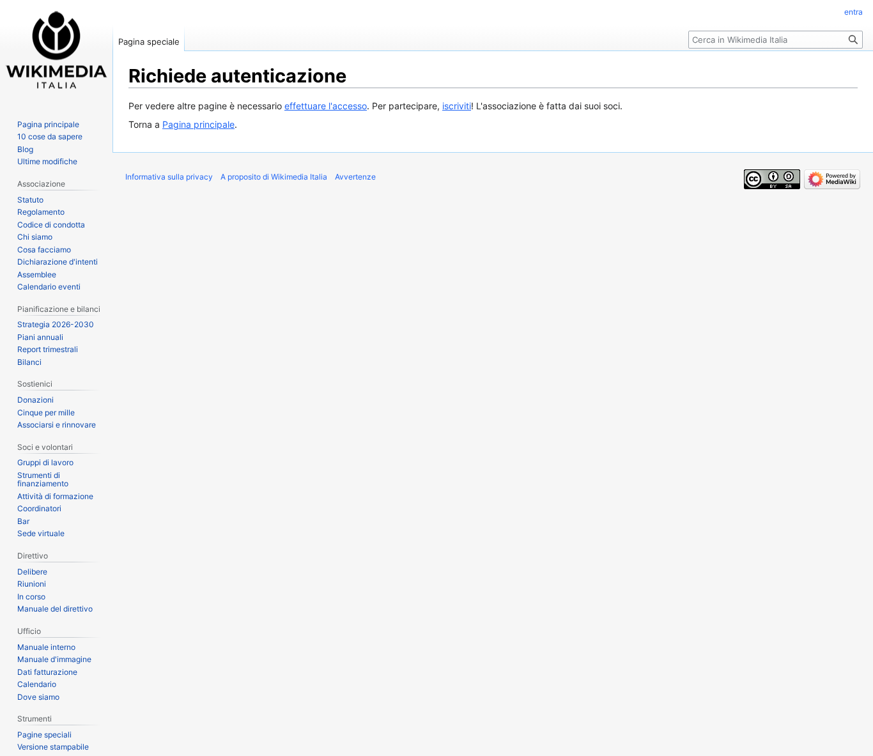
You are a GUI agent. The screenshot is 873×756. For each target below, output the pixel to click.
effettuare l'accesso (325, 105)
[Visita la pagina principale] (56, 51)
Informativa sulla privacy (169, 176)
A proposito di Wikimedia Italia (273, 176)
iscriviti (456, 105)
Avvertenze (355, 176)
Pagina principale (198, 124)
